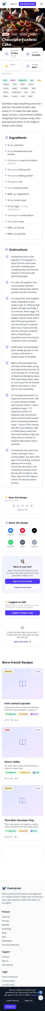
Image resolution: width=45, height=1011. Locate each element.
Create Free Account (22, 587)
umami (6, 88)
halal (33, 88)
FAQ (4, 936)
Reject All (28, 1000)
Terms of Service (10, 976)
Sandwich (33, 34)
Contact (5, 956)
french (6, 96)
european (24, 88)
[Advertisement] (24, 854)
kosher (6, 92)
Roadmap (6, 928)
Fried (14, 84)
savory (31, 84)
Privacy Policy (8, 980)
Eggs (32, 80)
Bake (39, 80)
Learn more (36, 995)
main (23, 96)
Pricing (5, 920)
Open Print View (21, 641)
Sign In (13, 4)
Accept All (10, 1006)
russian (14, 96)
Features (6, 916)
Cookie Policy (8, 984)
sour (33, 92)
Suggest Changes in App (22, 613)
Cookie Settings (12, 1000)
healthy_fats (16, 92)
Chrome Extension (10, 944)
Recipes (5, 924)
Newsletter (7, 940)
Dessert (23, 34)
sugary (14, 88)
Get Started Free (27, 4)
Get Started (7, 964)
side (26, 92)
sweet (22, 84)
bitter (30, 96)
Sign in (20, 510)
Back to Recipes (11, 29)
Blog (4, 932)
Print (41, 29)
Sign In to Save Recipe (22, 581)
